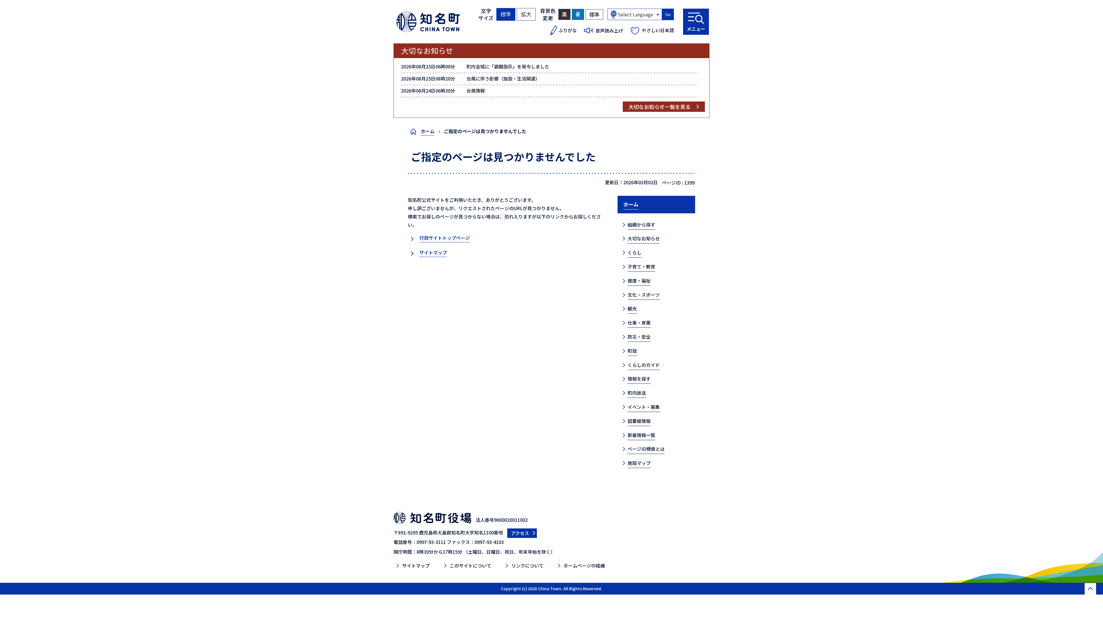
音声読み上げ (609, 30)
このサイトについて (470, 565)
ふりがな (567, 30)
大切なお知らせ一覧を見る (659, 106)
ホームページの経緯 (584, 565)
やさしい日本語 (658, 30)
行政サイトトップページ (444, 237)
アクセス (520, 533)
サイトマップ (433, 252)
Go (668, 14)
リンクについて (527, 565)
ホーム (428, 131)
